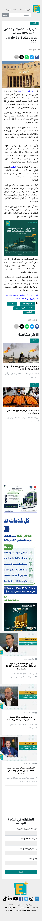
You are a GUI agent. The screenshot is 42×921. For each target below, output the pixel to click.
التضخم (13, 167)
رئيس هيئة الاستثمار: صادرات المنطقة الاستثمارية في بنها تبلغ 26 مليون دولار (21, 666)
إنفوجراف (7, 10)
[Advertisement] (21, 479)
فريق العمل (24, 908)
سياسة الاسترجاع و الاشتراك (25, 910)
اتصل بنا (9, 910)
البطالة (11, 303)
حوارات (15, 10)
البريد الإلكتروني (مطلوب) (27, 828)
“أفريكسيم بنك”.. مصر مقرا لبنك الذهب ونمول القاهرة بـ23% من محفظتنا (21, 771)
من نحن (35, 908)
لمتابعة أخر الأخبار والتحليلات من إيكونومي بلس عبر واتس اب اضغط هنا (21, 297)
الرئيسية (27, 10)
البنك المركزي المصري (26, 91)
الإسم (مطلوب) (31, 858)
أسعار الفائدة (27, 303)
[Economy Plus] (36, 9)
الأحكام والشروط (10, 908)
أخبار (21, 10)
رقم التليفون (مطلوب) (28, 848)
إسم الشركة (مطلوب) (29, 838)
